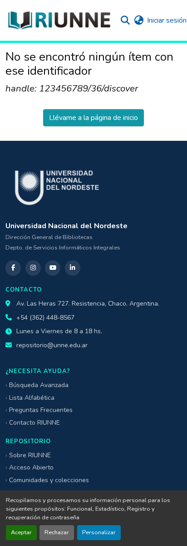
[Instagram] (33, 268)
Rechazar (56, 532)
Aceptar (21, 532)
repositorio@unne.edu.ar (52, 345)
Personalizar (99, 532)
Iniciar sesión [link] (167, 20)
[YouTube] (52, 268)
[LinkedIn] (72, 268)
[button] (59, 20)
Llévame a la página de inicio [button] (93, 118)
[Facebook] (13, 268)
